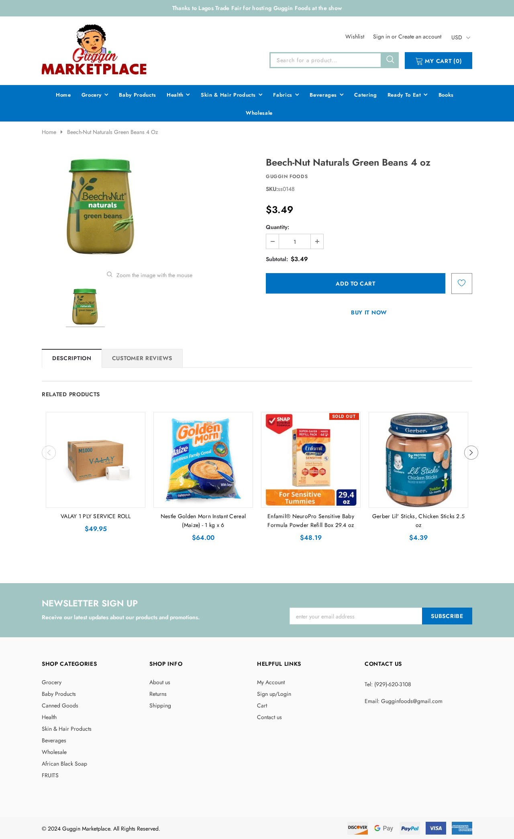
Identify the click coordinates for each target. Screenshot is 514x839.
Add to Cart (96, 499)
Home (49, 132)
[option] (149, 207)
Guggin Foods (287, 176)
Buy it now (369, 312)
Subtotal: (277, 259)
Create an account (419, 36)
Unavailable (311, 499)
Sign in (382, 36)
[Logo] (95, 49)
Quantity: (277, 227)
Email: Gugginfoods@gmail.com (404, 701)
